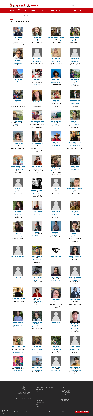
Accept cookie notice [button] (82, 411)
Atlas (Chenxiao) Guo (18, 166)
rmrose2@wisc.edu (56, 303)
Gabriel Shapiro (18, 322)
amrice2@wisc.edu (37, 301)
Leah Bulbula (37, 79)
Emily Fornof (75, 121)
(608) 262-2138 (68, 396)
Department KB (72, 1)
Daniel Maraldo (37, 256)
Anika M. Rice (37, 298)
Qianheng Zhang (75, 367)
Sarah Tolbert (56, 346)
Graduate (44, 10)
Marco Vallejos (75, 346)
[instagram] (65, 400)
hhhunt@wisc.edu (37, 169)
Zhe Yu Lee (75, 234)
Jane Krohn (56, 211)
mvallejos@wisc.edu (75, 349)
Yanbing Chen (18, 100)
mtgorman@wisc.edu (68, 394)
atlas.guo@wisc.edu (18, 169)
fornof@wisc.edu (75, 124)
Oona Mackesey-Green (18, 256)
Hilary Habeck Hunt (37, 166)
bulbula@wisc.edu (37, 84)
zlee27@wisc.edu (75, 237)
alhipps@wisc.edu (75, 169)
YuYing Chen (37, 102)
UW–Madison (8, 1)
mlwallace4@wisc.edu (18, 370)
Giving (80, 10)
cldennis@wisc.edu (56, 124)
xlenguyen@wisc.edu (37, 235)
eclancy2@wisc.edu (56, 101)
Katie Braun (56, 58)
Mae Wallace (18, 367)
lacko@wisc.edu (75, 214)
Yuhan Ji (56, 189)
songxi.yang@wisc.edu (56, 370)
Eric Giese (56, 142)
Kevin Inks (18, 189)
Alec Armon (18, 37)
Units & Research (40, 400)
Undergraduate (35, 10)
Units (57, 10)
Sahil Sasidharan (75, 300)
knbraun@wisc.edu (56, 61)
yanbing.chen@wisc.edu (18, 105)
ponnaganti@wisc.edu (75, 280)
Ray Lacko (75, 211)
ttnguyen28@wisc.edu (18, 352)
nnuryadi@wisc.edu (37, 280)
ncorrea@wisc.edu (75, 103)
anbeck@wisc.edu (18, 63)
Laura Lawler (18, 234)
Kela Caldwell (56, 79)
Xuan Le (37, 232)
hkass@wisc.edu (18, 214)
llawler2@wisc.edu (18, 237)
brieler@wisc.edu (18, 81)
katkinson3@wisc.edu (37, 40)
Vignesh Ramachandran (18, 298)
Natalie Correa (75, 100)
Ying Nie (18, 277)
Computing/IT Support (84, 1)
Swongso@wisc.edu (37, 370)
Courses (52, 10)
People (26, 10)
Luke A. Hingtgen (56, 168)
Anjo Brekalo (75, 58)
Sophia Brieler (18, 79)
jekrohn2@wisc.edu (56, 214)
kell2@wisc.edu (37, 214)
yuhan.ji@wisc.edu (56, 192)
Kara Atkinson (37, 37)
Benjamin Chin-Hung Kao (75, 189)
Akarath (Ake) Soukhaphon (74, 324)
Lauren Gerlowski (37, 143)
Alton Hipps (75, 166)
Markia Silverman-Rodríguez (37, 323)
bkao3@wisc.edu (75, 192)
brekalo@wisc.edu (75, 61)
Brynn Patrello (56, 277)
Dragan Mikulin (56, 256)
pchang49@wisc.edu (75, 84)
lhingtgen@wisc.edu (56, 171)
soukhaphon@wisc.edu (75, 328)
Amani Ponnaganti (75, 277)
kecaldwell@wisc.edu (56, 82)
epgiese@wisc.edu (56, 145)
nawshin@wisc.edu (75, 261)
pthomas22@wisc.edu (37, 349)
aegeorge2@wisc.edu (18, 147)
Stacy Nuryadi (37, 277)
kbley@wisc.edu (37, 61)
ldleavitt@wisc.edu (56, 235)
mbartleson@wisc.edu (75, 40)
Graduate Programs (40, 394)
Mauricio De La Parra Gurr (37, 122)
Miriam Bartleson (75, 37)
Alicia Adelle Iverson (37, 190)
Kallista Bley (37, 58)
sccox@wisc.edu (18, 124)
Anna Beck (18, 60)
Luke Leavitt (56, 232)
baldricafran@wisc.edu (56, 40)
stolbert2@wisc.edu (56, 349)
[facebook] (62, 400)
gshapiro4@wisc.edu (18, 325)
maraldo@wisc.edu (37, 259)
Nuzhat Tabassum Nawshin (75, 257)
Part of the (24, 398)
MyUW (66, 1)
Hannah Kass (18, 211)
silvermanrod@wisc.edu (37, 327)
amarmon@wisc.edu (18, 40)
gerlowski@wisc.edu (37, 147)
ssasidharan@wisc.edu (75, 303)
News (75, 10)
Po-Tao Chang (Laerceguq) (75, 80)
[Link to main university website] (24, 394)
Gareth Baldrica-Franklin (56, 37)
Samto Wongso (37, 367)
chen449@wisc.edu (37, 105)
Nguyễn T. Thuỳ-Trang (18, 346)
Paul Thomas (37, 346)
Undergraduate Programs (41, 392)
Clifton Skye (56, 322)
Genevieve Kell (37, 211)
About (11, 10)
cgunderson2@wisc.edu (75, 145)
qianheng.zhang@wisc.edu (75, 370)
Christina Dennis (56, 121)
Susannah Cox (18, 121)
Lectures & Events (66, 10)
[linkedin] (67, 400)
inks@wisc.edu (18, 192)
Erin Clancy (56, 100)
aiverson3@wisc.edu (37, 193)
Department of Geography (26, 5)
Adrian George (18, 143)
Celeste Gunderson (75, 142)
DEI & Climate (19, 10)
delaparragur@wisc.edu (37, 125)
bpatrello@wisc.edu (55, 280)
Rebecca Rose (56, 300)
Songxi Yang (56, 367)
